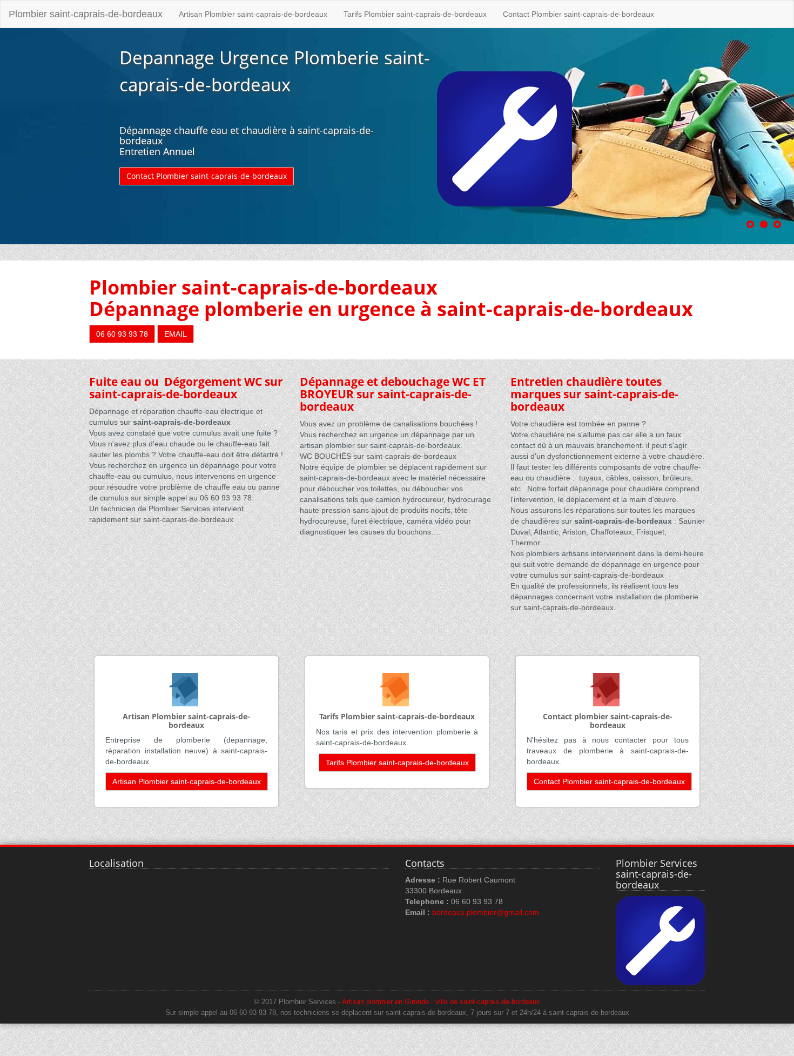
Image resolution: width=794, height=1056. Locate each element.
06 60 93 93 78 (122, 334)
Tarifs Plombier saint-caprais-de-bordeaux (415, 14)
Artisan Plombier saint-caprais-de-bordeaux (253, 14)
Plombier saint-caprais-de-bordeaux (86, 14)
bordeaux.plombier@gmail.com (485, 912)
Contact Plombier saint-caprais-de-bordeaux (578, 14)
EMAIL (175, 334)
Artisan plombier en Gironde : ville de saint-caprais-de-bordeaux (441, 1002)
